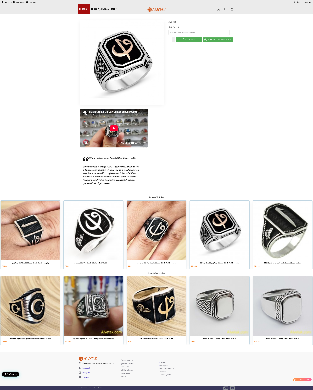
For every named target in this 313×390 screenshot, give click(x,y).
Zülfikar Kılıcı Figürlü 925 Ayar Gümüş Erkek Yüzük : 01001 (30, 263)
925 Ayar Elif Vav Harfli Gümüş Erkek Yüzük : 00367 (156, 263)
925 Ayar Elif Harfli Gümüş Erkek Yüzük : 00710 (219, 263)
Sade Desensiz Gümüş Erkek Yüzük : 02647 (282, 339)
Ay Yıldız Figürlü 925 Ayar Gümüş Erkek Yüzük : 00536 (93, 339)
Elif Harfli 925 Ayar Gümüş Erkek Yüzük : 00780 (93, 263)
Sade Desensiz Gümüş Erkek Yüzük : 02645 (219, 339)
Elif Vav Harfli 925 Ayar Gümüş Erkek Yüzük (156, 339)
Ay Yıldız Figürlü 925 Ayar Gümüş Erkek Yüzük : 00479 (30, 339)
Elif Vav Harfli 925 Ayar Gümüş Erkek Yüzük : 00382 (282, 263)
